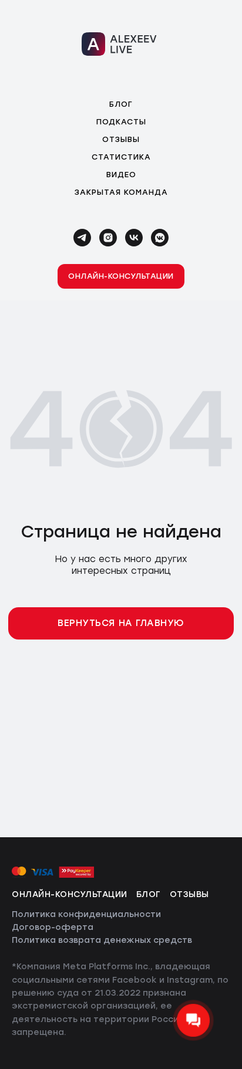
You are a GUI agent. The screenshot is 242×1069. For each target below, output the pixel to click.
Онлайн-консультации (69, 894)
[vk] (134, 237)
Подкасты (121, 121)
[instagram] (108, 237)
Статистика (121, 157)
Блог (121, 104)
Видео (121, 174)
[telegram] (82, 237)
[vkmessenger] (160, 237)
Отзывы (121, 139)
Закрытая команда (121, 192)
